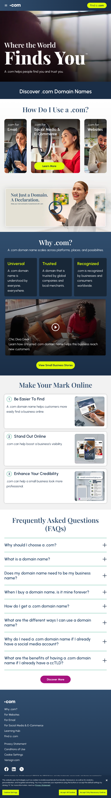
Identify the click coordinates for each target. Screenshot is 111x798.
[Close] (107, 780)
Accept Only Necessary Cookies (93, 792)
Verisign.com (12, 760)
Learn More (23, 166)
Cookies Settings (10, 792)
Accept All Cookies (67, 792)
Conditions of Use (14, 749)
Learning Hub (12, 730)
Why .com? (10, 709)
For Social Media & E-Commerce (23, 725)
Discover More (55, 679)
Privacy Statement (15, 743)
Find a (97, 5)
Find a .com (11, 736)
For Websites (11, 714)
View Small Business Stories (55, 365)
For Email (9, 720)
